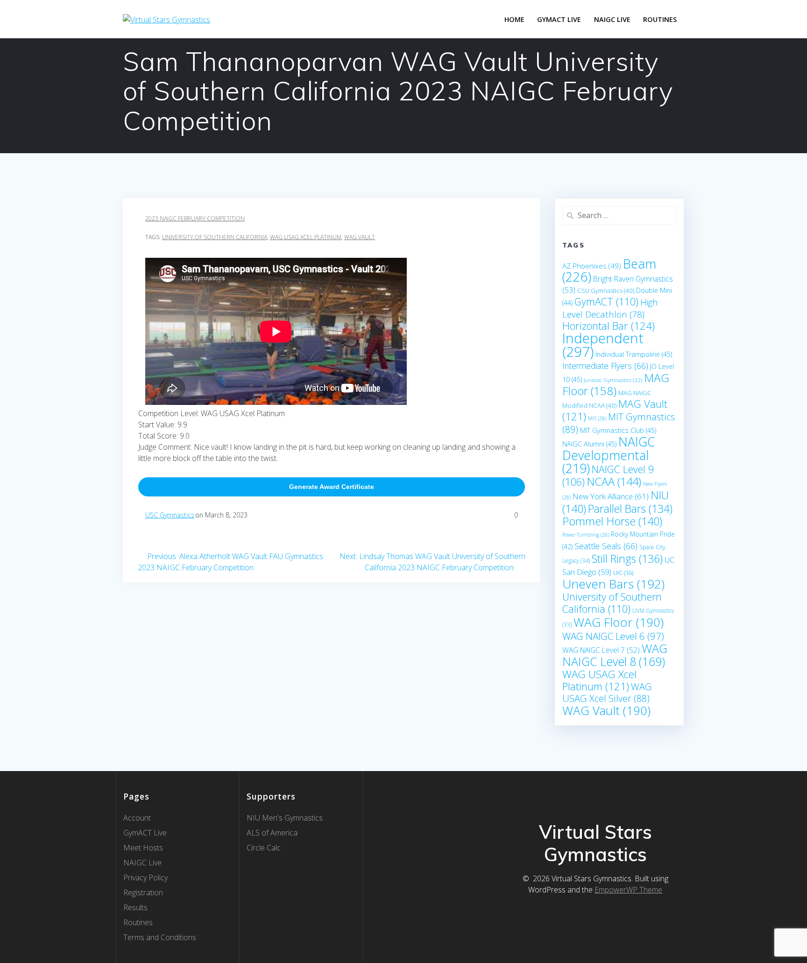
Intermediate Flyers (605, 365)
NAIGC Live (612, 19)
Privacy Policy (145, 877)
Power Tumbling (585, 534)
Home (514, 19)
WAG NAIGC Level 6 (613, 636)
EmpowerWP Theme (628, 890)
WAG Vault (359, 237)
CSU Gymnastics (605, 290)
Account (137, 818)
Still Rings (627, 558)
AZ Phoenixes (591, 265)
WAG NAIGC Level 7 (601, 650)
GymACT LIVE (559, 19)
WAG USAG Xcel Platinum (305, 237)
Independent (603, 345)
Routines (660, 19)
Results (135, 907)
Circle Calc (264, 848)
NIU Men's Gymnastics (285, 818)
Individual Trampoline (633, 354)
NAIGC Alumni (589, 443)
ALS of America (272, 833)
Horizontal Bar (608, 326)
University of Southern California (214, 237)
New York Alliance (611, 496)
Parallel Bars (630, 508)
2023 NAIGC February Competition (195, 218)
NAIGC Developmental (608, 455)
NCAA (614, 481)
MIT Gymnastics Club (618, 430)
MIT (597, 418)
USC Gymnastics (169, 514)
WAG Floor (618, 622)
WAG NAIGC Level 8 (614, 654)
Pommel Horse (612, 521)
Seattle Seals (605, 546)
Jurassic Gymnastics (613, 379)
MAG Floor (615, 384)
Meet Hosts (143, 848)
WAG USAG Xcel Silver (607, 692)
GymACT (606, 301)
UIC (623, 572)
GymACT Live (145, 833)
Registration (143, 892)
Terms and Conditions (159, 937)
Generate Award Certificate (331, 486)
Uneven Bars (613, 583)
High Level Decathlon (610, 308)
